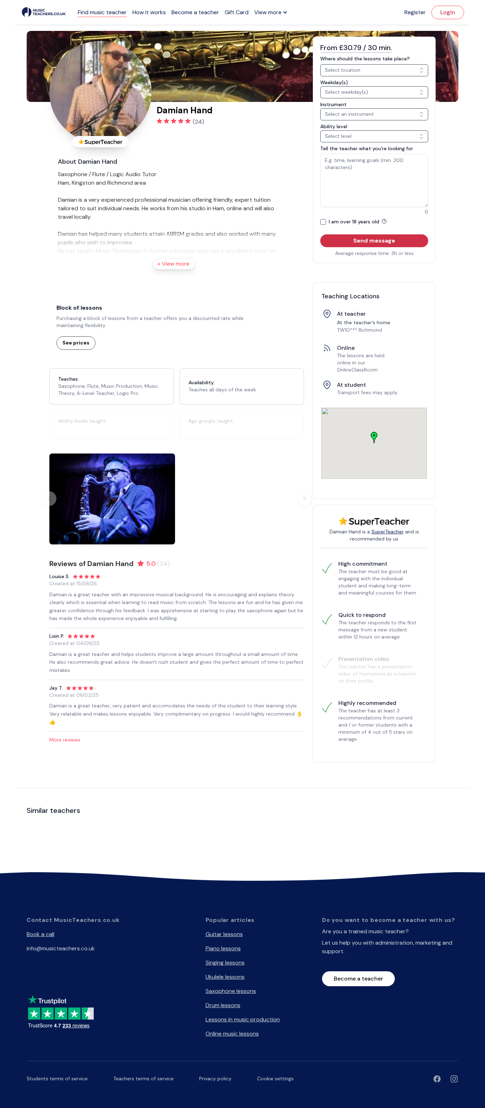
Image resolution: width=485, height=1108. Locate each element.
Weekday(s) (334, 82)
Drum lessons (223, 1005)
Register (415, 12)
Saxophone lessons (231, 991)
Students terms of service (57, 1078)
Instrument (333, 104)
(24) (198, 121)
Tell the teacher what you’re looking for (366, 148)
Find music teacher (102, 12)
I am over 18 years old (355, 221)
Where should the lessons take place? (365, 58)
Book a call (40, 934)
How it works (149, 12)
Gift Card (237, 12)
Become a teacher (195, 12)
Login (447, 12)
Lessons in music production (243, 1019)
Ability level (333, 126)
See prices (75, 343)
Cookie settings (275, 1078)
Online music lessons (232, 1033)
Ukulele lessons (225, 977)
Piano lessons (223, 948)
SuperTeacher (387, 531)
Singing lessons (225, 962)
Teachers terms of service (143, 1078)
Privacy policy (215, 1078)
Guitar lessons (224, 934)
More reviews (64, 740)
